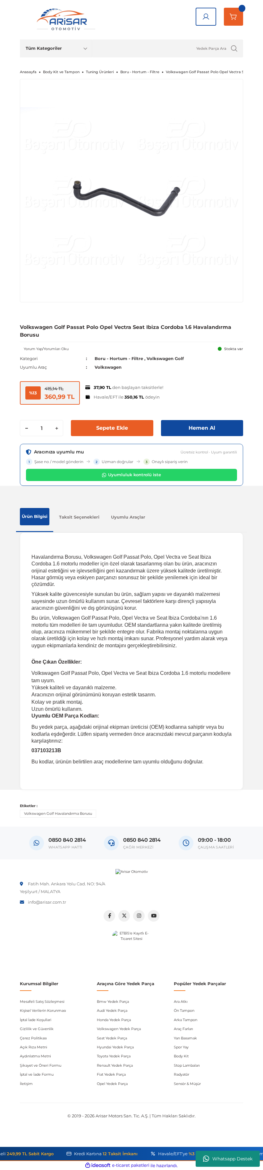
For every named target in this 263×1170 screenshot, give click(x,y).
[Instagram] (139, 916)
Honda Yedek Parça (114, 1020)
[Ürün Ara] (234, 48)
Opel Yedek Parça (112, 1083)
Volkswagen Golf (165, 358)
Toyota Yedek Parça (114, 1056)
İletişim (26, 1083)
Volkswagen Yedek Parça (119, 1029)
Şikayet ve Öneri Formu (40, 1065)
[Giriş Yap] (206, 17)
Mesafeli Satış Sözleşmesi (42, 1001)
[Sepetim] (233, 17)
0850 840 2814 (142, 840)
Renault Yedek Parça (115, 1065)
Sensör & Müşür (187, 1083)
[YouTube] (153, 916)
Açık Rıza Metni (33, 1047)
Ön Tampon (184, 1010)
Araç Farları (183, 1029)
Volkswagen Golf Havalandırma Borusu (58, 813)
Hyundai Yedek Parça (115, 1047)
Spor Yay (181, 1047)
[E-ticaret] (130, 1165)
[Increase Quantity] (56, 428)
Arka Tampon (185, 1020)
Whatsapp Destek (232, 1159)
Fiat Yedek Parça (111, 1074)
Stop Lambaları (187, 1065)
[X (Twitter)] (124, 916)
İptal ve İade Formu (37, 1074)
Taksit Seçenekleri (79, 517)
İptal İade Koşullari (35, 1020)
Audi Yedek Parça (112, 1010)
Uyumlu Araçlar (128, 517)
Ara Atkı (181, 1001)
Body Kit (181, 1056)
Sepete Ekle (112, 428)
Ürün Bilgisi (34, 516)
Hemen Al (202, 428)
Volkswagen (108, 367)
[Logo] (131, 872)
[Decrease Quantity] (26, 428)
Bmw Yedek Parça (113, 1001)
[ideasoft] (98, 1165)
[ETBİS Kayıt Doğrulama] (131, 950)
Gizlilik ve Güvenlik (37, 1029)
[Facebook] (109, 916)
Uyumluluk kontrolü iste (134, 474)
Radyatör (181, 1074)
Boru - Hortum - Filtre (119, 358)
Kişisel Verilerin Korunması (43, 1010)
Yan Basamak (185, 1038)
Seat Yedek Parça (112, 1038)
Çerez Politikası (33, 1038)
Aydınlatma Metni (35, 1056)
